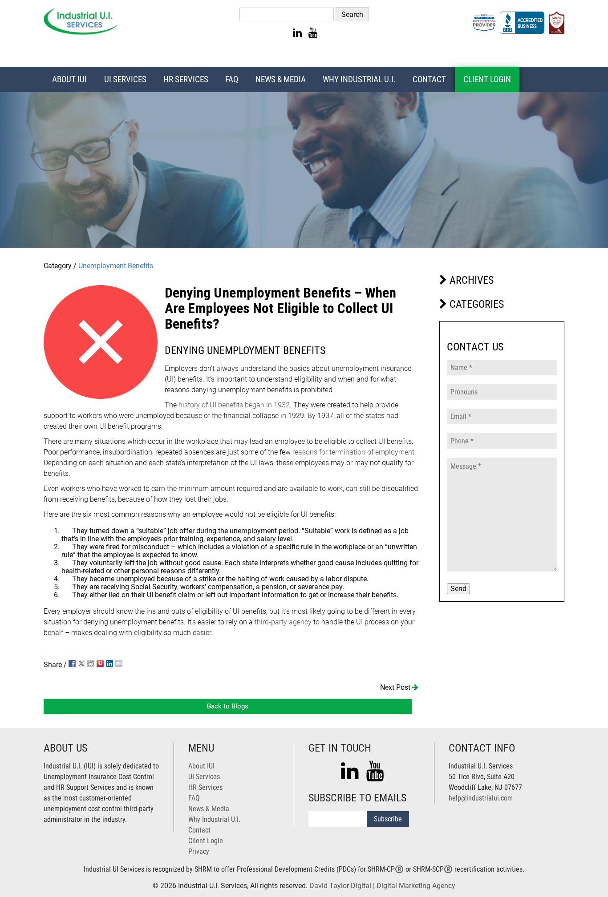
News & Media (280, 79)
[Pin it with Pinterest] (100, 663)
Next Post (396, 687)
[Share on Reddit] (90, 663)
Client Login (487, 79)
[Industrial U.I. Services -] (81, 32)
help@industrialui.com (481, 798)
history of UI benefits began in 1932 (234, 405)
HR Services (185, 79)
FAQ (231, 79)
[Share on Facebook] (72, 663)
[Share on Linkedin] (109, 663)
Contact (429, 79)
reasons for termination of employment (353, 452)
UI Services (125, 79)
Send (458, 588)
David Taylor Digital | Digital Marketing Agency (382, 885)
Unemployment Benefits (115, 265)
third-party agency (283, 622)
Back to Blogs (227, 706)
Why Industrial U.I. (359, 79)
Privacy (198, 851)
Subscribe (388, 819)
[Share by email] (118, 663)
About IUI (69, 79)
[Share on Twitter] (81, 663)
